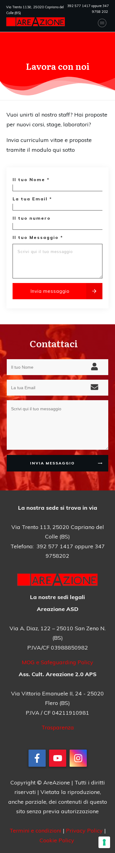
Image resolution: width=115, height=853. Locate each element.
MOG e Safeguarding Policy (57, 662)
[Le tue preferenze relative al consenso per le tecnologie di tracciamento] (104, 842)
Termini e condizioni (36, 830)
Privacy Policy (84, 830)
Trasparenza (57, 727)
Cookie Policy (57, 840)
